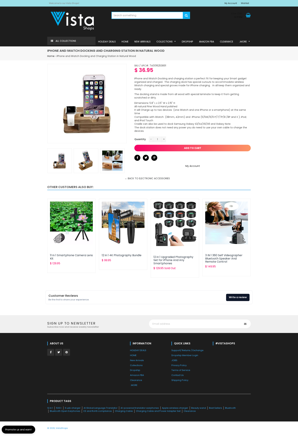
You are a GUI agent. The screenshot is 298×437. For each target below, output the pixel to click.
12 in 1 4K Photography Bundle (121, 255)
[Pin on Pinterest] (154, 158)
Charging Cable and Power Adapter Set (158, 411)
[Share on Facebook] (137, 158)
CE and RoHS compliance (97, 411)
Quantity (140, 139)
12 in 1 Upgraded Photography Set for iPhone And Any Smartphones (173, 260)
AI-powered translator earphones (140, 408)
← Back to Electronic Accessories (147, 178)
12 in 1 (50, 408)
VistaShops (62, 428)
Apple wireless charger (175, 408)
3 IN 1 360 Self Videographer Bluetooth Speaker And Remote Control (223, 258)
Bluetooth (230, 408)
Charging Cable (124, 411)
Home (50, 56)
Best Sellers (215, 408)
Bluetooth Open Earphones (65, 411)
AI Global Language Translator (100, 408)
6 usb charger (73, 408)
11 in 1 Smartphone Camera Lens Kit (71, 256)
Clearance (190, 411)
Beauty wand (198, 408)
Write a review (238, 297)
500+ (59, 408)
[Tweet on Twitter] (146, 158)
